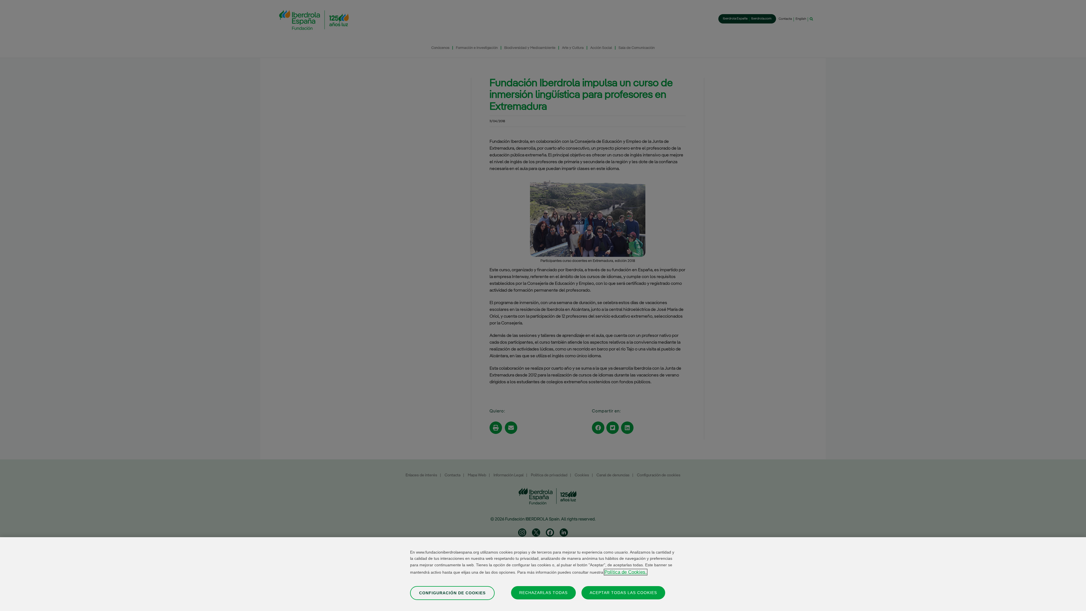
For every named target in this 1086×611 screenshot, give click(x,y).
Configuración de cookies (452, 592)
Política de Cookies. (625, 572)
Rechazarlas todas (543, 592)
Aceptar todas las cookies (623, 592)
